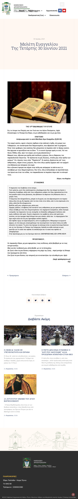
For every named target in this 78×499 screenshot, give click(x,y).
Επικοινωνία (54, 15)
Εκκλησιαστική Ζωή (36, 15)
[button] (62, 4)
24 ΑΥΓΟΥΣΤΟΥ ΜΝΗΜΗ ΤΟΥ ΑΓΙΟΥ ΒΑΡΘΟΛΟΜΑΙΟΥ (19, 400)
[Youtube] (64, 10)
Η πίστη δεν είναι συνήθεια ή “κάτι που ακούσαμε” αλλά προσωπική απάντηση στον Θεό (57, 352)
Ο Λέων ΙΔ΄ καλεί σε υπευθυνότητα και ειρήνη (17, 351)
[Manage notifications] (73, 494)
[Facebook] (60, 10)
